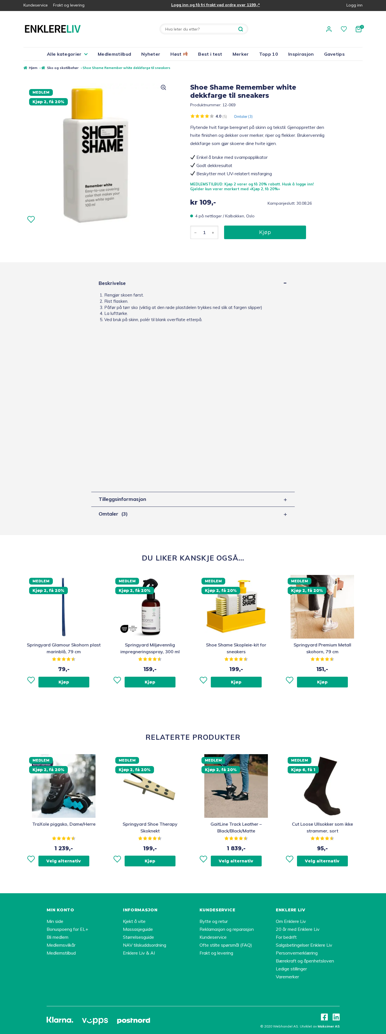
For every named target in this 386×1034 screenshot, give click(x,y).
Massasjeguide (138, 929)
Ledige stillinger (291, 969)
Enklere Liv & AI (139, 953)
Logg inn (354, 5)
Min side (55, 921)
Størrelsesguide (138, 937)
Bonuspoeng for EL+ (67, 929)
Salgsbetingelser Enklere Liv (304, 945)
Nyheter (150, 54)
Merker (241, 54)
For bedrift (286, 937)
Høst (176, 54)
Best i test (210, 54)
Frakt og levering (68, 5)
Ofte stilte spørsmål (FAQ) (225, 945)
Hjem (33, 68)
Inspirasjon (301, 54)
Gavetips (334, 54)
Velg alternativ (63, 861)
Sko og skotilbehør (62, 68)
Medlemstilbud (114, 54)
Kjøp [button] (63, 682)
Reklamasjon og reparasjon (226, 929)
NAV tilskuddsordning (144, 945)
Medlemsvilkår (61, 945)
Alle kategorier (64, 54)
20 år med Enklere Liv (298, 929)
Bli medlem (57, 937)
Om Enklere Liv (291, 921)
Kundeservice (35, 5)
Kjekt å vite (134, 921)
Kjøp (265, 232)
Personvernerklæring (297, 953)
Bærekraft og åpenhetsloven (305, 961)
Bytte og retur (213, 921)
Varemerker (287, 976)
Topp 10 (268, 54)
